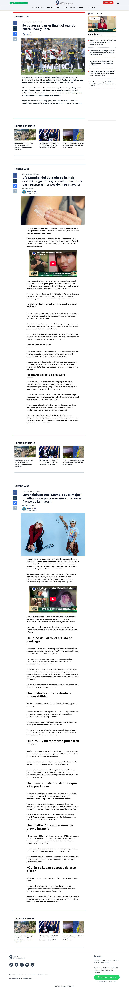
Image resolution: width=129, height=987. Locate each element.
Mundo (72, 8)
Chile (65, 8)
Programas (91, 8)
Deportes (81, 8)
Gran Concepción (38, 8)
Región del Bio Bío (54, 8)
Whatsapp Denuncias (19, 3)
